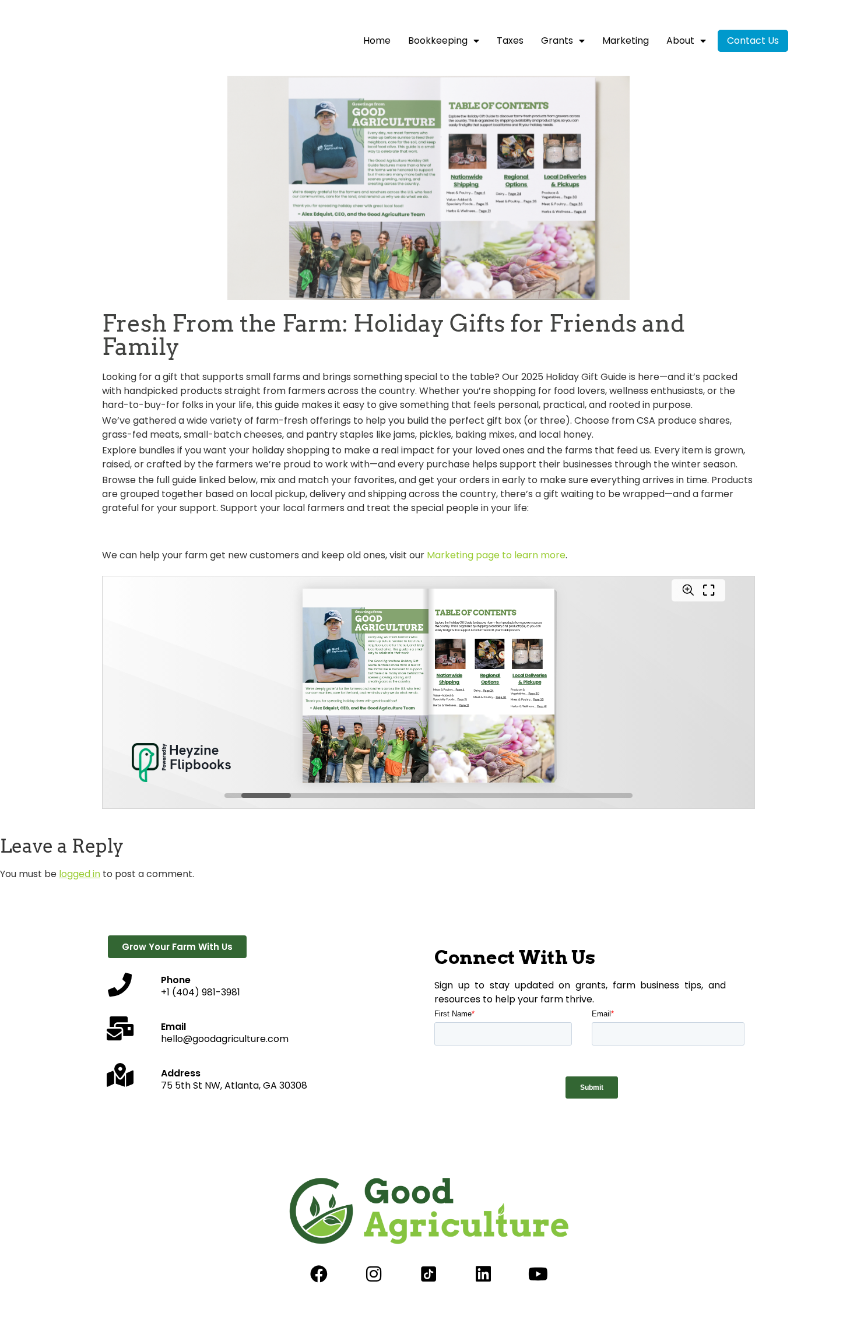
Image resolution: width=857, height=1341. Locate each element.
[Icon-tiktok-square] (428, 1273)
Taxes (510, 40)
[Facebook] (318, 1273)
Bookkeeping (438, 40)
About (680, 40)
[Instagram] (373, 1273)
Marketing (625, 40)
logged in (79, 874)
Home (377, 40)
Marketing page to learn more (496, 555)
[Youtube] (538, 1273)
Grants (557, 40)
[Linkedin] (483, 1273)
